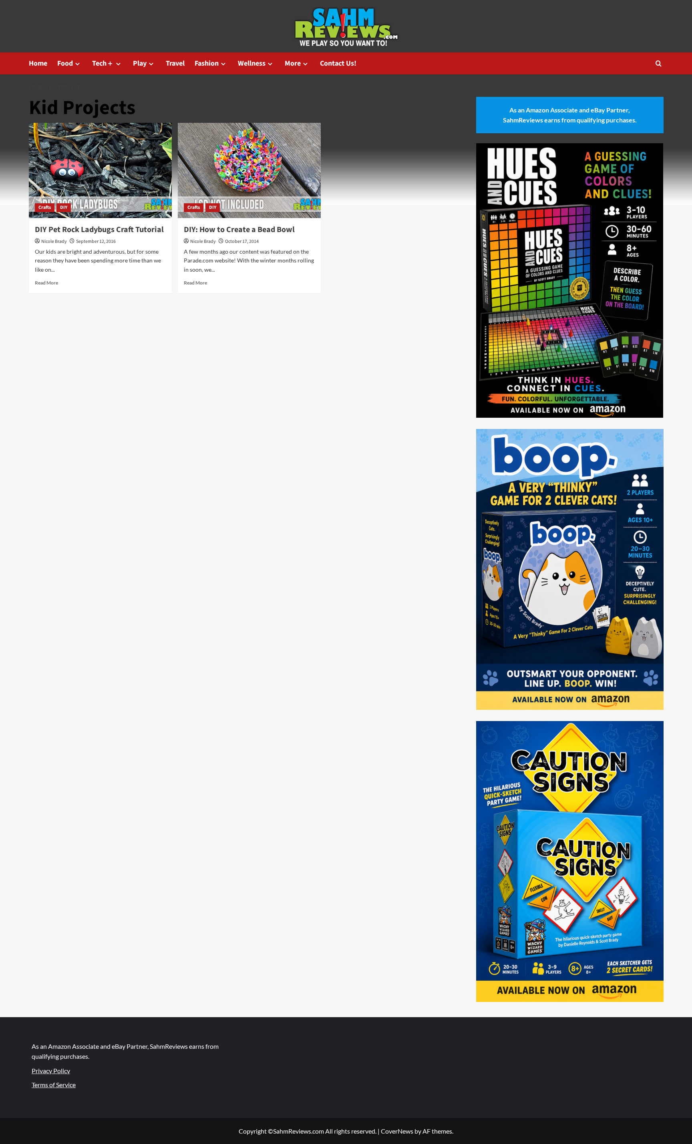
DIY (63, 207)
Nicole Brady (54, 241)
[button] (659, 63)
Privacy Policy (51, 1070)
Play (140, 63)
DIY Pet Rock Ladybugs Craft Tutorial (99, 229)
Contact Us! (338, 63)
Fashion (207, 63)
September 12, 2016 (96, 241)
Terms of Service (54, 1084)
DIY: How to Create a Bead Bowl (239, 229)
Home (38, 63)
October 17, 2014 (242, 241)
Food (65, 63)
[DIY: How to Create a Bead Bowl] (249, 170)
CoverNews (397, 1131)
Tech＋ (103, 63)
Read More (46, 283)
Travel (175, 63)
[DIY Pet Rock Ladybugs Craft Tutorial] (100, 170)
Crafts (44, 207)
